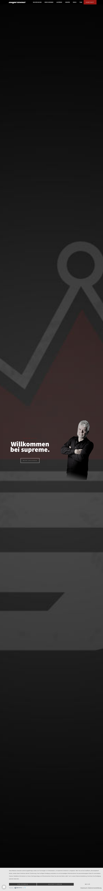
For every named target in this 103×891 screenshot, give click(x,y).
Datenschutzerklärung (94, 888)
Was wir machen (37, 2)
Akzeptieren (55, 884)
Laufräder (59, 2)
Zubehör (67, 2)
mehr (87, 884)
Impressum (83, 888)
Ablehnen (23, 884)
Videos (74, 2)
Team (80, 2)
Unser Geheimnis (48, 2)
